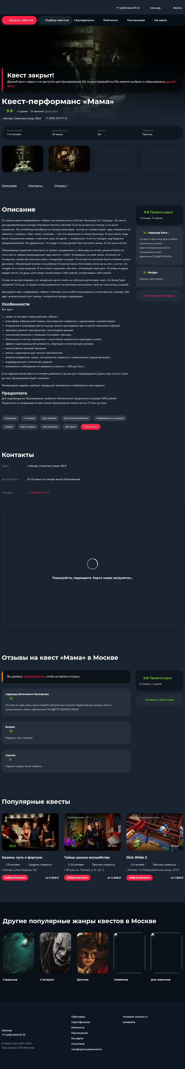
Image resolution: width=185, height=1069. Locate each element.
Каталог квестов (21, 20)
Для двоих (70, 427)
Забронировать (15, 877)
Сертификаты (84, 20)
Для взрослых (50, 427)
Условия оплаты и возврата (135, 1019)
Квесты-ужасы (28, 427)
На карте (160, 20)
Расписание (136, 20)
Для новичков (49, 418)
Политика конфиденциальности (86, 1046)
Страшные (10, 418)
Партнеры (78, 1016)
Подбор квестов (57, 20)
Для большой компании (76, 418)
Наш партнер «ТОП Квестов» (18, 1047)
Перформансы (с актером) (110, 418)
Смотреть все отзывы (159, 295)
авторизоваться (34, 676)
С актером (29, 418)
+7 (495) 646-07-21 (56, 118)
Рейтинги (110, 20)
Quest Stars (51, 111)
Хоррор (9, 427)
